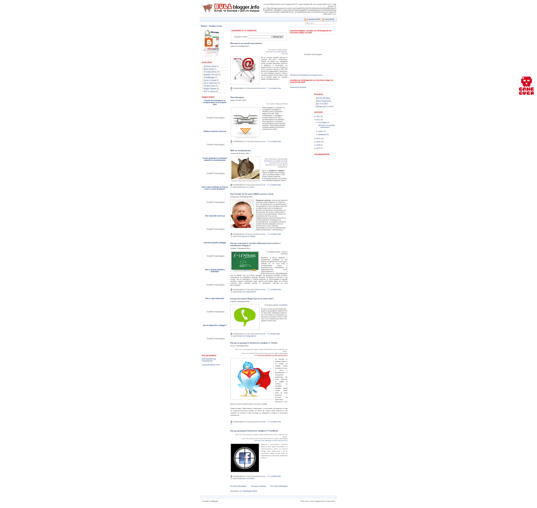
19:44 (264, 289)
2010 (318, 139)
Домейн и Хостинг (211, 75)
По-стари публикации (279, 486)
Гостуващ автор (210, 72)
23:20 (264, 422)
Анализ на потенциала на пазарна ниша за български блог (214, 102)
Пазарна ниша (209, 86)
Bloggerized (319, 501)
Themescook (330, 501)
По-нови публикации (238, 486)
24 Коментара (275, 141)
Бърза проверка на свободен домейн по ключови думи (215, 159)
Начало (204, 26)
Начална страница (258, 486)
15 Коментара (275, 185)
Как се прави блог (210, 83)
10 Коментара (275, 289)
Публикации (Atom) (249, 491)
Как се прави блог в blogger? (215, 325)
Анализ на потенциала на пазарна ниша (306, 75)
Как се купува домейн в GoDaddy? (215, 271)
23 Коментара (275, 234)
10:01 (264, 234)
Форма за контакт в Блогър (214, 131)
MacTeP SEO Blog (323, 98)
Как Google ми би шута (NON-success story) (251, 194)
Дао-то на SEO (322, 104)
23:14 (264, 476)
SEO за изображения (240, 150)
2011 (318, 120)
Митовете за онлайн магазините (246, 43)
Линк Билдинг (237, 97)
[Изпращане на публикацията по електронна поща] (281, 334)
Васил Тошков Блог (323, 101)
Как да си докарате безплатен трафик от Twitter (253, 343)
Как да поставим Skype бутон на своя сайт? (252, 298)
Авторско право (210, 66)
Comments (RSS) (313, 19)
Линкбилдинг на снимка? (272, 161)
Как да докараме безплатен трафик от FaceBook (254, 431)
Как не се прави (210, 80)
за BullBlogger (209, 77)
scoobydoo (283, 305)
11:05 (263, 185)
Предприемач (207, 361)
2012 (318, 116)
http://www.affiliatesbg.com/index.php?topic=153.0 (273, 355)
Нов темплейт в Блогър (215, 216)
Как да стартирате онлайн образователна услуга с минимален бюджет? (255, 244)
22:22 (264, 334)
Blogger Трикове (210, 89)
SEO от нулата (209, 91)
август (320, 131)
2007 (318, 148)
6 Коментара (274, 334)
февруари (322, 135)
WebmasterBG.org (209, 359)
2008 (318, 145)
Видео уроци (209, 69)
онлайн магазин (282, 51)
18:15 (264, 88)
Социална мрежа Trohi (211, 365)
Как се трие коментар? (215, 298)
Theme (311, 501)
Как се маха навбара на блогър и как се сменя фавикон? (215, 188)
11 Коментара (275, 476)
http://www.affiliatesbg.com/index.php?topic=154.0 (273, 440)
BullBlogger (214, 501)
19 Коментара (275, 88)
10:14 (264, 141)
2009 (318, 142)
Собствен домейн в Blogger (214, 243)
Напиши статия (215, 26)
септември (322, 122)
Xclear (307, 501)
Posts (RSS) (329, 19)
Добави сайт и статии (324, 107)
